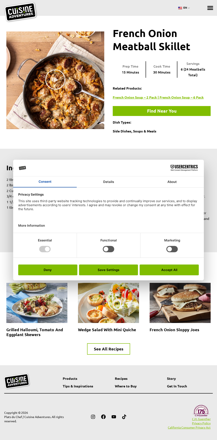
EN (185, 7)
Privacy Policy (201, 423)
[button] (210, 8)
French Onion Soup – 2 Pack (135, 97)
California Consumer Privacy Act (189, 427)
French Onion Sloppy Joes (174, 329)
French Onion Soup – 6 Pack (182, 97)
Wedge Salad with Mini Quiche (107, 329)
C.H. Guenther (201, 419)
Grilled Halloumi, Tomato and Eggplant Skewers (34, 332)
